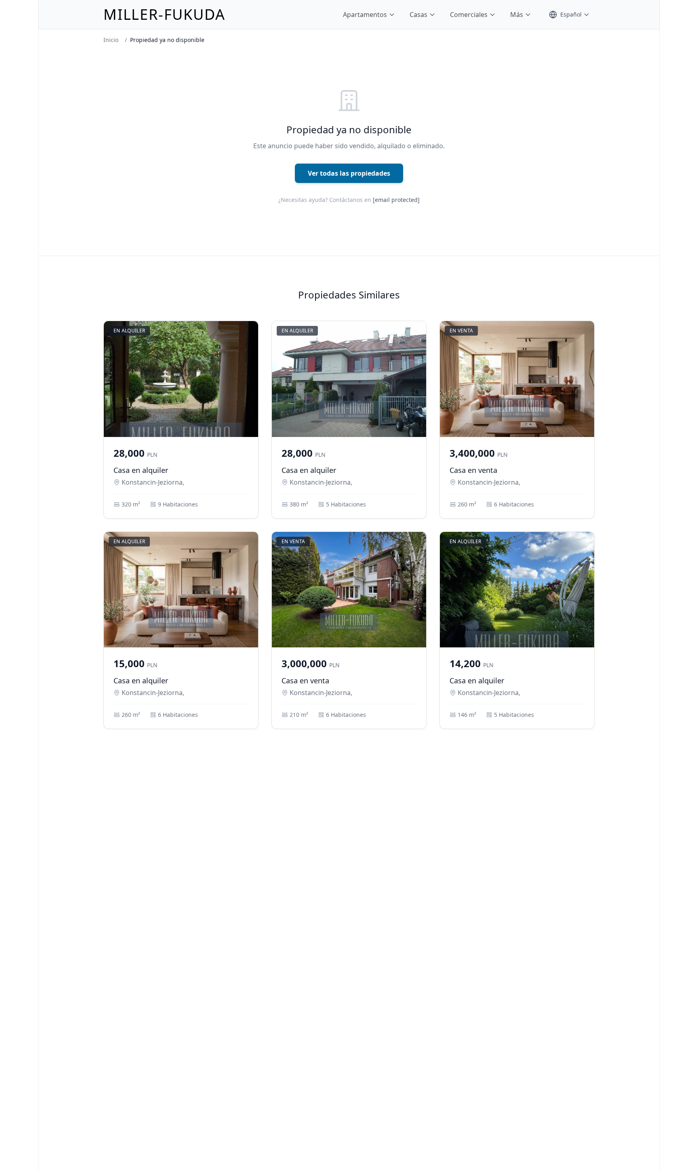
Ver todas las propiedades (349, 173)
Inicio (110, 40)
